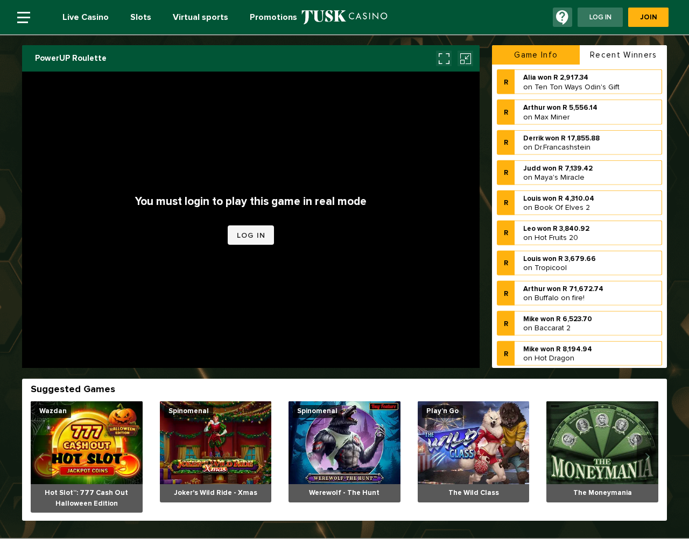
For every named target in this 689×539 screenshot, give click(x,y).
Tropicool (551, 267)
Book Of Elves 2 (562, 206)
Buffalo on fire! (560, 297)
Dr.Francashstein (562, 146)
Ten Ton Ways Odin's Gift (577, 85)
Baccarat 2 (553, 327)
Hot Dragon (554, 357)
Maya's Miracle (560, 176)
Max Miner (552, 115)
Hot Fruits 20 (556, 237)
